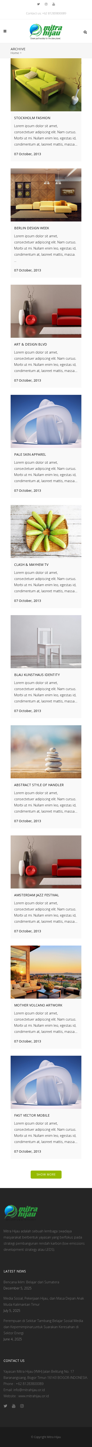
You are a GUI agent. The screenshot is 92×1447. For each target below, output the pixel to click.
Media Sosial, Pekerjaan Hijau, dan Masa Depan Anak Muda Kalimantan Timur (44, 1301)
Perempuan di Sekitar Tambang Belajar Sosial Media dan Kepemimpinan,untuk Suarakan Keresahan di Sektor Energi (43, 1326)
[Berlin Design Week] (46, 194)
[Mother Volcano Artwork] (46, 972)
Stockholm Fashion (32, 118)
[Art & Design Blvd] (46, 311)
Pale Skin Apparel (30, 454)
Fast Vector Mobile (32, 1115)
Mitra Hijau (54, 1437)
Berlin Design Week (31, 228)
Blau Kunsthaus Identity (37, 674)
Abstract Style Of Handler (39, 785)
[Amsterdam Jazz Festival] (46, 861)
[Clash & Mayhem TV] (46, 531)
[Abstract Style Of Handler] (46, 751)
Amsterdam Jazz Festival (36, 895)
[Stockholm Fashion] (46, 84)
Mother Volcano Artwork (38, 1005)
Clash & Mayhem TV (31, 564)
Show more (46, 1174)
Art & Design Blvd (30, 344)
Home (15, 53)
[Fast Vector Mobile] (46, 1082)
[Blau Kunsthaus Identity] (46, 641)
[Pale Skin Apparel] (46, 421)
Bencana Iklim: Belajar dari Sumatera (31, 1282)
